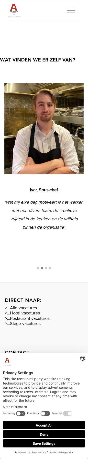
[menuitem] (68, 10)
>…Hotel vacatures (22, 313)
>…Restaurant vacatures (27, 318)
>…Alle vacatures (21, 308)
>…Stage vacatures (23, 323)
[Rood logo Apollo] (36, 10)
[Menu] (68, 10)
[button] (38, 268)
